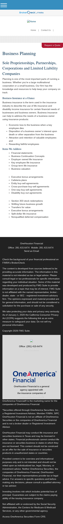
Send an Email (31, 349)
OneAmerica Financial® (31, 396)
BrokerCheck (18, 262)
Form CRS (39, 516)
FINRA (49, 413)
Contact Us (46, 30)
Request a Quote (52, 45)
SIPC (56, 413)
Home (33, 30)
